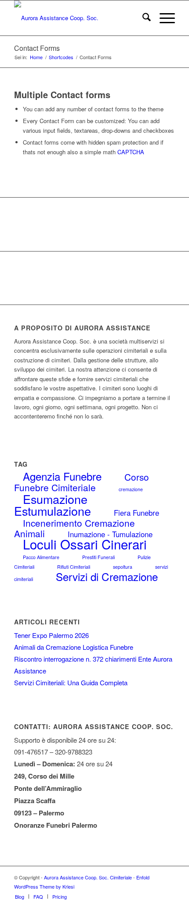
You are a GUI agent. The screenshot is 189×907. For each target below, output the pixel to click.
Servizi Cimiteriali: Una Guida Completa (70, 682)
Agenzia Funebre (62, 476)
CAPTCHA (130, 152)
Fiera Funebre (136, 512)
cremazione (131, 489)
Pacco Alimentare (41, 557)
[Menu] (163, 17)
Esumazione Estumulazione (52, 504)
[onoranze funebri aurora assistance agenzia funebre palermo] (78, 17)
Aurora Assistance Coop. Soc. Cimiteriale (88, 877)
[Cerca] (142, 17)
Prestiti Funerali (98, 557)
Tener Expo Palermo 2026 (51, 635)
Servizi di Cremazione (107, 576)
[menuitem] (142, 17)
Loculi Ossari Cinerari (85, 544)
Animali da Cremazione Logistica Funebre (73, 647)
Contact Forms (37, 48)
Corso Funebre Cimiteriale (81, 482)
